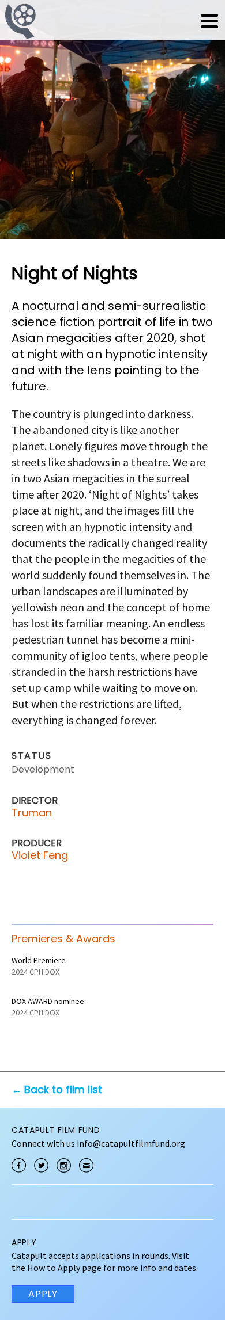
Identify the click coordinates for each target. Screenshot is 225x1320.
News (136, 20)
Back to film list (63, 1089)
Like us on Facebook (19, 1165)
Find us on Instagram (64, 1165)
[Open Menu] (209, 21)
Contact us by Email (86, 1165)
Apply (43, 1293)
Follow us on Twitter (41, 1165)
